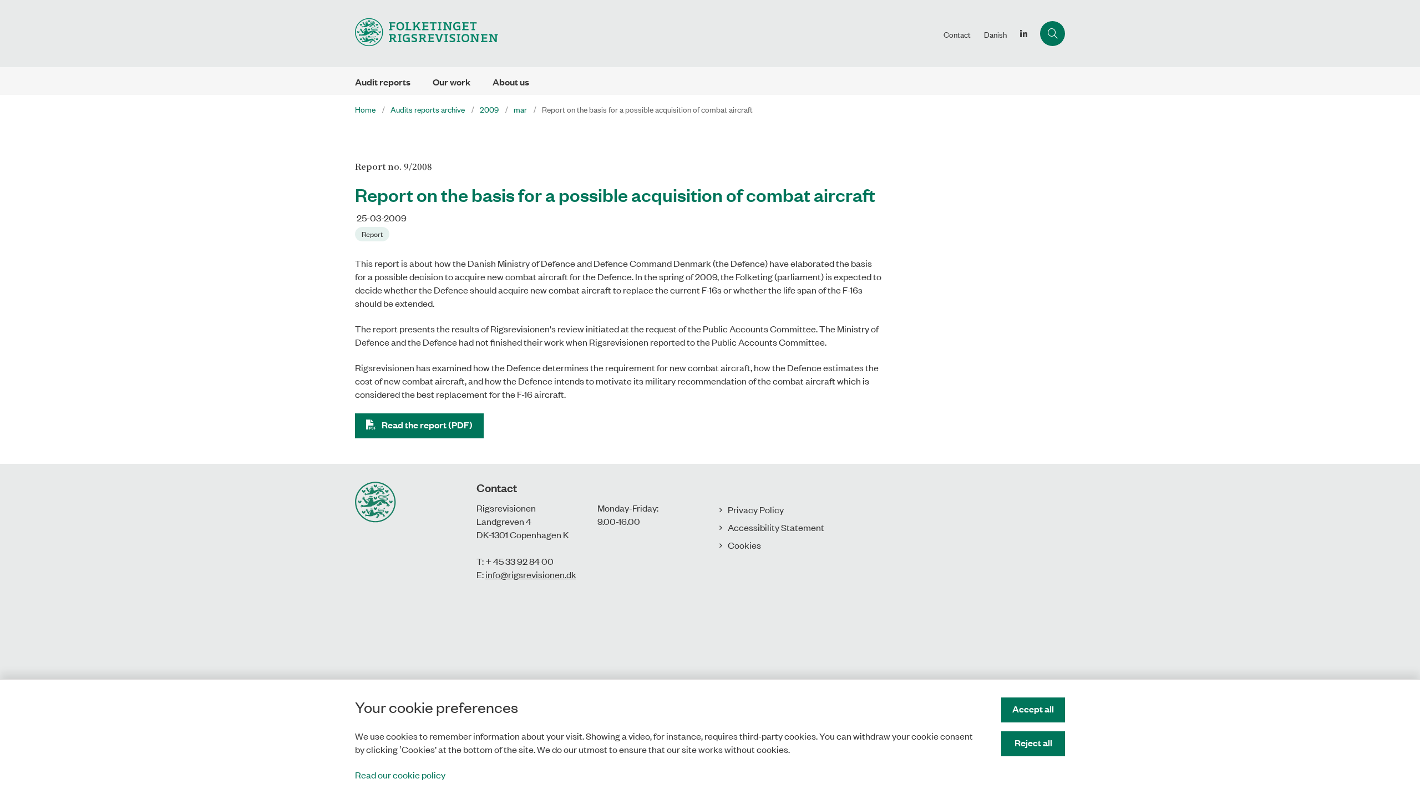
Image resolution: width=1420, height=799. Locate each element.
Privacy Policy (756, 509)
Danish (995, 34)
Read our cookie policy (400, 774)
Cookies (744, 545)
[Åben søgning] (1052, 33)
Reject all (1033, 742)
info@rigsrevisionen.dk (530, 574)
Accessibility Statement (776, 527)
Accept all (1033, 708)
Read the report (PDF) (427, 424)
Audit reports (382, 81)
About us (511, 81)
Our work (451, 81)
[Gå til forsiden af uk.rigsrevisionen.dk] (646, 33)
